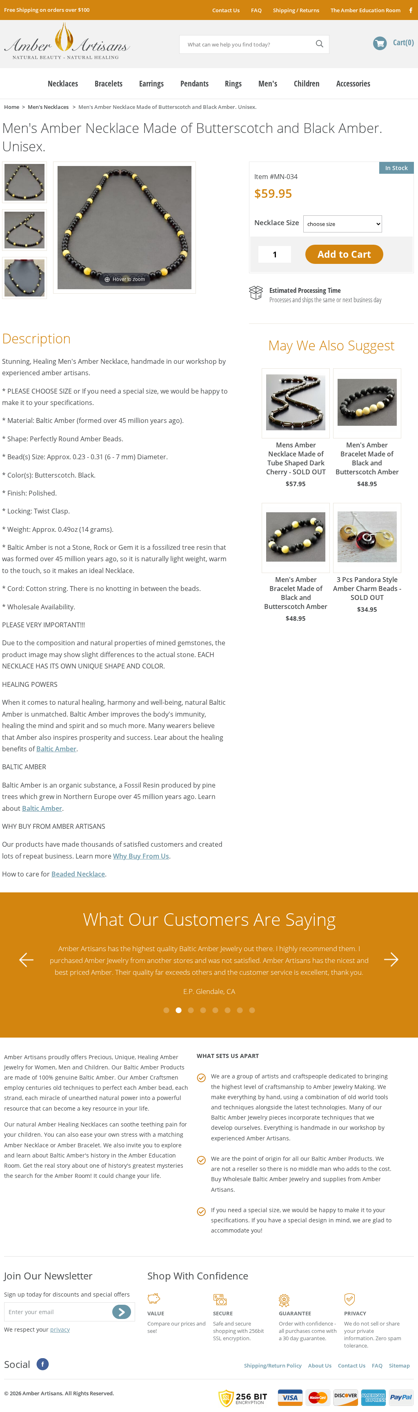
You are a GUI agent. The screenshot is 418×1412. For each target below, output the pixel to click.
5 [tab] (215, 1010)
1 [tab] (166, 1010)
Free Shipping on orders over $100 (46, 9)
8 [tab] (252, 1010)
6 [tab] (227, 1010)
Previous (26, 959)
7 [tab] (240, 1010)
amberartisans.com (67, 40)
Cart (402, 42)
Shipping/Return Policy (273, 1365)
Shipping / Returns (296, 10)
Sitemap (399, 1365)
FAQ (256, 10)
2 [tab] (178, 1010)
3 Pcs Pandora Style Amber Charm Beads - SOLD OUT (367, 588)
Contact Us (226, 10)
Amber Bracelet (79, 1145)
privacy (60, 1329)
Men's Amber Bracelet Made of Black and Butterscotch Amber (367, 458)
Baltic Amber (56, 748)
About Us (319, 1365)
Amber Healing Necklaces (73, 1124)
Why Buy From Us (141, 856)
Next (391, 959)
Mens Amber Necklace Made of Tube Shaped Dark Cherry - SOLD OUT (296, 458)
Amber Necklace (26, 1145)
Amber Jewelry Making (343, 1087)
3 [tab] (191, 1010)
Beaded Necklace (78, 874)
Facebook (410, 10)
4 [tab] (203, 1010)
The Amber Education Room (365, 10)
